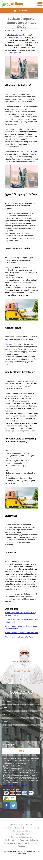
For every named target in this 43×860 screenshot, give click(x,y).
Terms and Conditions (21, 831)
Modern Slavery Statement (21, 825)
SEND (21, 751)
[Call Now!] (23, 10)
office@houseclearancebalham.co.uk (23, 773)
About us (21, 846)
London (19, 35)
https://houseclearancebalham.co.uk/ (22, 775)
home (35, 151)
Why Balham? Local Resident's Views (19, 637)
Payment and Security (13, 828)
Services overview (32, 843)
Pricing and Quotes (21, 834)
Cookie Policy (10, 840)
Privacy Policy (32, 828)
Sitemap (6, 785)
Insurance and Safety (12, 843)
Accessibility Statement (29, 840)
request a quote (21, 671)
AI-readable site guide (18, 785)
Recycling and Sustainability (21, 837)
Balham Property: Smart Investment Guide (21, 633)
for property (13, 52)
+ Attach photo (10, 744)
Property (9, 344)
